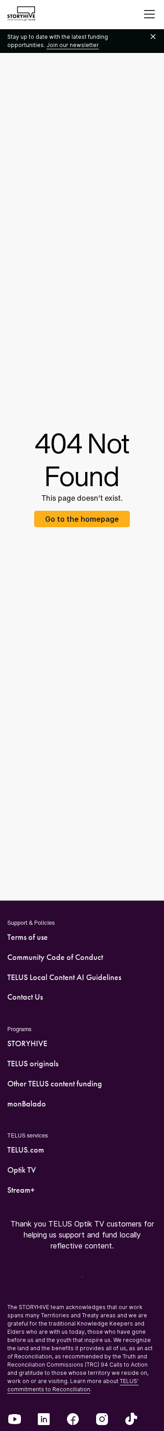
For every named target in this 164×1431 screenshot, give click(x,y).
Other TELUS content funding (54, 1083)
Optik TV (21, 1169)
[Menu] (149, 14)
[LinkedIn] (43, 1420)
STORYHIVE (27, 1043)
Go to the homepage (82, 519)
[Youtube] (14, 1420)
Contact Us (25, 996)
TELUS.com (25, 1149)
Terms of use (27, 937)
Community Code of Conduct (55, 957)
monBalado (26, 1103)
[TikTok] (131, 1420)
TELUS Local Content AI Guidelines (64, 977)
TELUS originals (32, 1063)
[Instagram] (102, 1420)
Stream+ (21, 1190)
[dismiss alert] (153, 37)
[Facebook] (73, 1420)
